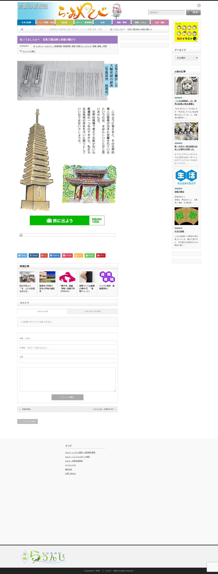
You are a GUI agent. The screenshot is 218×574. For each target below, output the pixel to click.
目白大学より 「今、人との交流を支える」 (27, 288)
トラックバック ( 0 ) (93, 311)
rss (199, 5)
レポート (40, 46)
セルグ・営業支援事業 (74, 461)
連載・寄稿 (121, 22)
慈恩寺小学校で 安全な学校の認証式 (47, 288)
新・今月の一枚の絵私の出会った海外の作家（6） (186, 148)
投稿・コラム (140, 22)
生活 (103, 22)
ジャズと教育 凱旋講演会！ (107, 287)
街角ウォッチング (84, 46)
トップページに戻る (27, 421)
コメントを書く (29, 51)
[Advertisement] (37, 492)
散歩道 (64, 22)
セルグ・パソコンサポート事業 (77, 457)
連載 (94, 46)
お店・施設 (160, 22)
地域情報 (67, 46)
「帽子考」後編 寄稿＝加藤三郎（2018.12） (67, 288)
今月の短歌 (179, 231)
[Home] (22, 29)
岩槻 (73, 46)
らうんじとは (70, 465)
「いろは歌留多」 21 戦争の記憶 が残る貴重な (185, 102)
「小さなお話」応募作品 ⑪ (102, 409)
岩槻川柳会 (26, 409)
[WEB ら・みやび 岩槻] (71, 18)
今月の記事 (26, 22)
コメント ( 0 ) (42, 311)
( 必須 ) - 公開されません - (34, 348)
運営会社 (68, 469)
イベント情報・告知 (45, 22)
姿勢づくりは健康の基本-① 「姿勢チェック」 (87, 288)
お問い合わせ (70, 473)
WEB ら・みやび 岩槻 (106, 571)
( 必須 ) (25, 338)
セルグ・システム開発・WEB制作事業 (80, 452)
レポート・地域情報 (83, 22)
